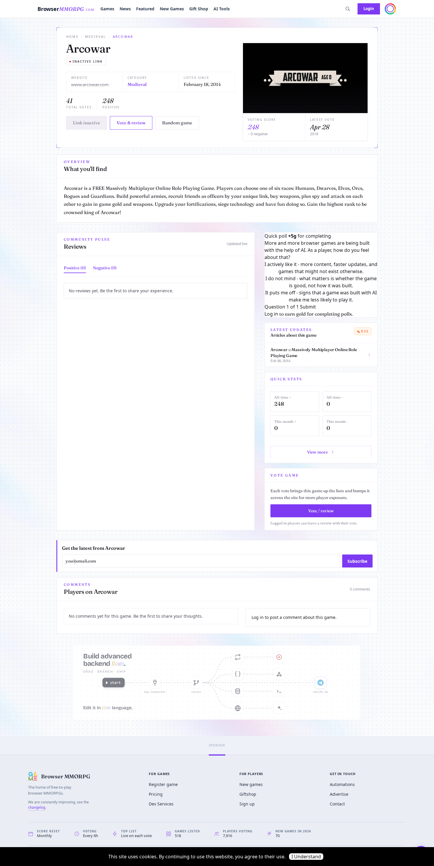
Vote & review (131, 122)
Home (72, 36)
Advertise (339, 794)
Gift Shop (198, 9)
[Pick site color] (390, 9)
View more (317, 452)
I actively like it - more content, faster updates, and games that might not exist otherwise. (321, 268)
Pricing (156, 794)
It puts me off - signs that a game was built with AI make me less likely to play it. (321, 296)
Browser (65, 8)
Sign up (247, 804)
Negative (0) (105, 267)
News (125, 9)
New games (251, 784)
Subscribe (357, 561)
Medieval (95, 36)
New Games (172, 9)
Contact (337, 804)
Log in (271, 314)
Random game (177, 122)
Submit (308, 307)
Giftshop (247, 794)
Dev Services (161, 804)
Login (368, 8)
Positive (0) (75, 267)
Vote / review (321, 510)
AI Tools (221, 9)
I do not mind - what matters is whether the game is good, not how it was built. (321, 282)
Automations (342, 784)
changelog (36, 807)
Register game (163, 784)
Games (107, 9)
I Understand (306, 856)
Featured (145, 9)
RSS (365, 331)
